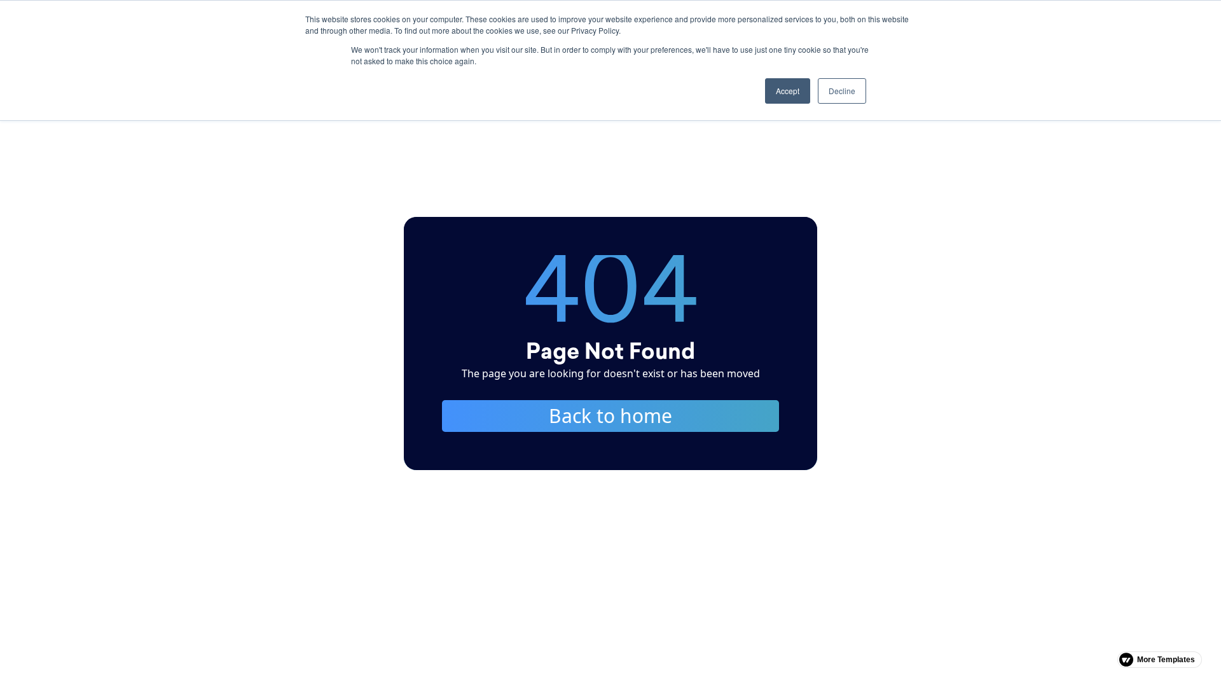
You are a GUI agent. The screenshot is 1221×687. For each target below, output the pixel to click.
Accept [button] (787, 90)
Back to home (610, 416)
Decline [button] (842, 90)
